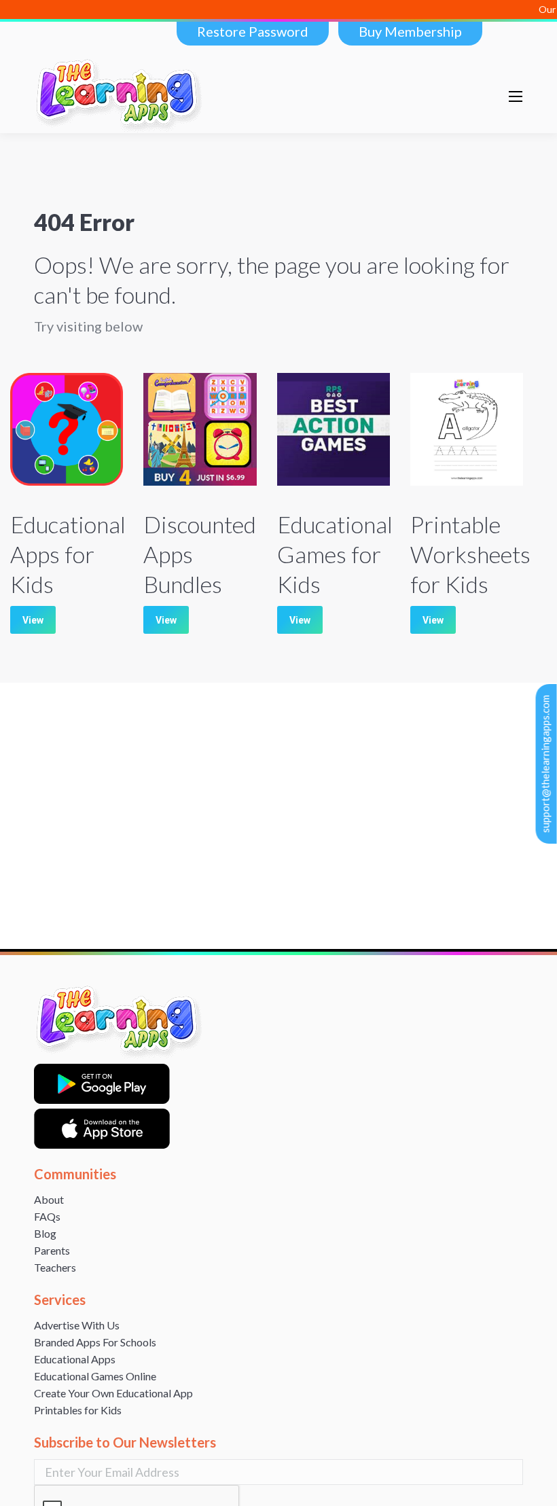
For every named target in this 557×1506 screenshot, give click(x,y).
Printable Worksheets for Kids (470, 554)
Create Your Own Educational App (113, 1392)
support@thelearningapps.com (545, 764)
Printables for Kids (78, 1409)
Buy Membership (410, 31)
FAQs (47, 1216)
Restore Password (252, 31)
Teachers (55, 1267)
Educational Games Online (95, 1375)
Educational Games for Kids (335, 554)
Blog (45, 1233)
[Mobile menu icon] (515, 96)
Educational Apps (74, 1358)
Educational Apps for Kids (68, 554)
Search (464, 96)
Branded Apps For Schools (95, 1341)
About (49, 1199)
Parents (52, 1250)
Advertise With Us (77, 1325)
